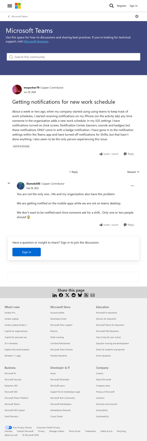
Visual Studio (56, 416)
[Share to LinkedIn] (55, 295)
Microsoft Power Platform (16, 397)
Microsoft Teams (19, 16)
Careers (99, 373)
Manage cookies (56, 431)
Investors (100, 397)
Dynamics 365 (11, 385)
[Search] (111, 5)
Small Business (11, 416)
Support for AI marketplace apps (65, 391)
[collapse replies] (9, 183)
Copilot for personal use (16, 337)
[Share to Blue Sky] (80, 295)
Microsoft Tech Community (62, 397)
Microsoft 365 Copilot (15, 410)
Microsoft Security (13, 379)
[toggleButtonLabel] (137, 16)
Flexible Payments (58, 355)
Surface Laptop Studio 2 (16, 324)
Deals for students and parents (110, 349)
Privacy (41, 431)
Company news (103, 385)
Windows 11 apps (13, 355)
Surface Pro (10, 312)
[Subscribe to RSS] (86, 295)
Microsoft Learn (57, 385)
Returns (54, 331)
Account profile (57, 312)
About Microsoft (103, 379)
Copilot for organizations (16, 331)
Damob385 (33, 183)
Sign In (134, 5)
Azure (53, 373)
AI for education (103, 355)
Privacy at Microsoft (105, 391)
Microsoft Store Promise (61, 349)
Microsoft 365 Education (107, 331)
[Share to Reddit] (74, 295)
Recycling (121, 431)
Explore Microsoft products (17, 349)
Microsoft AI (10, 373)
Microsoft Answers (36, 41)
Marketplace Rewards (60, 410)
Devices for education (106, 318)
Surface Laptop (11, 318)
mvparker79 (31, 87)
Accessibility (102, 410)
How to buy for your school (108, 337)
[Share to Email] (93, 295)
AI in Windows (11, 343)
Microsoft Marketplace (60, 404)
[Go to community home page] (18, 6)
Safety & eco (106, 431)
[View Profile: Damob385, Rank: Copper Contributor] (20, 186)
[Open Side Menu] (10, 6)
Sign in (26, 252)
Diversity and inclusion (106, 404)
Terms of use (74, 431)
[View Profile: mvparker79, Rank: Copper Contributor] (17, 89)
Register (121, 5)
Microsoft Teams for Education (110, 324)
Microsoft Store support (61, 324)
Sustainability (102, 416)
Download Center (58, 318)
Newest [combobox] (133, 172)
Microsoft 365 (11, 391)
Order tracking (57, 337)
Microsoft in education (106, 312)
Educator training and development (112, 343)
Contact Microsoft (25, 431)
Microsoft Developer (59, 379)
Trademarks (90, 431)
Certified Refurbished (60, 343)
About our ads (11, 435)
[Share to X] (67, 295)
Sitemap (8, 431)
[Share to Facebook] (61, 295)
